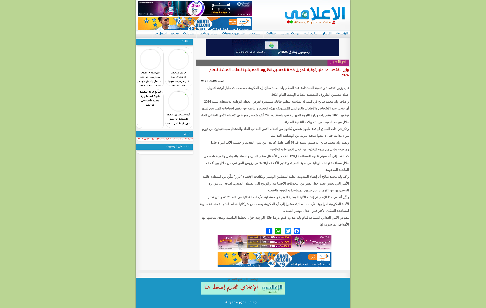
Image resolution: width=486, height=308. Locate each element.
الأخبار (327, 33)
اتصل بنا (161, 33)
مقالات (271, 33)
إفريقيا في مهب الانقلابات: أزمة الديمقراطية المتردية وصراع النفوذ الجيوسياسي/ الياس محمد (178, 84)
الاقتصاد (255, 33)
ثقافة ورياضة (208, 33)
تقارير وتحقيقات (233, 33)
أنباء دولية (312, 33)
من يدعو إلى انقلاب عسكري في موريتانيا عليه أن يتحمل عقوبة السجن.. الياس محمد (150, 79)
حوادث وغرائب (290, 33)
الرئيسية (342, 33)
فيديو (175, 33)
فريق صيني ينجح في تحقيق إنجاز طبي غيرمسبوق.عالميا (165, 139)
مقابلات (188, 33)
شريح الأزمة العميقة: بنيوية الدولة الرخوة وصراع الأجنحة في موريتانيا (150, 99)
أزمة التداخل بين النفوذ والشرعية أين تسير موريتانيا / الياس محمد (178, 119)
